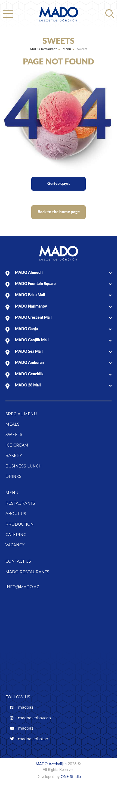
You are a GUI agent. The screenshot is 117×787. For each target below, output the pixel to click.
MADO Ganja (26, 329)
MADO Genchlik (29, 374)
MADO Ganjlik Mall (32, 340)
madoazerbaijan (33, 738)
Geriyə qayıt (58, 184)
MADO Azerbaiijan (52, 764)
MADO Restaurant (43, 49)
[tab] (63, 273)
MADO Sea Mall (29, 352)
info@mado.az (22, 586)
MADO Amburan (29, 363)
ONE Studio (71, 777)
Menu (67, 49)
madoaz (25, 707)
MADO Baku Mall (30, 295)
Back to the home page (59, 212)
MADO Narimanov (31, 306)
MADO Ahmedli (29, 273)
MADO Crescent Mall (33, 318)
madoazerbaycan (34, 717)
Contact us (18, 561)
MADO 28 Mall (28, 385)
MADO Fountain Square (35, 284)
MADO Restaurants (27, 571)
